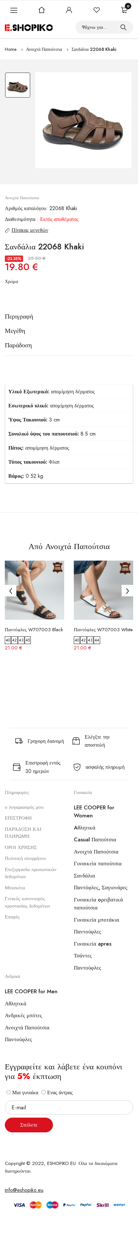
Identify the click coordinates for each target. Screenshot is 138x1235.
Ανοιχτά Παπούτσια (44, 49)
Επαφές (12, 916)
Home (10, 49)
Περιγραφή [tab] (19, 316)
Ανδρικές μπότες (23, 1015)
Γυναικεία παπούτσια (98, 863)
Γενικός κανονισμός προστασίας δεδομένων (27, 902)
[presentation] (10, 590)
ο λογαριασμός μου (24, 807)
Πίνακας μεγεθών (30, 230)
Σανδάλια (84, 875)
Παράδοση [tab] (18, 345)
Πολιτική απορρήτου (25, 858)
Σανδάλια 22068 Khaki (94, 49)
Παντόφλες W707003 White (103, 629)
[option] (17, 86)
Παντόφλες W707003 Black (34, 629)
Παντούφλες (87, 931)
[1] (123, 27)
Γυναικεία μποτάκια (96, 920)
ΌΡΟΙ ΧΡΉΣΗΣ (21, 847)
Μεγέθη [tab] (15, 331)
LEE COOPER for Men (31, 991)
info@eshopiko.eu (24, 1190)
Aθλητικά (84, 827)
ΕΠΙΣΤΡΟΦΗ (18, 818)
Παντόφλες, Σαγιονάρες (100, 887)
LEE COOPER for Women (94, 812)
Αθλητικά (15, 1003)
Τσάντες (83, 955)
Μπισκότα (15, 887)
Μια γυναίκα (24, 1092)
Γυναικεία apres (92, 944)
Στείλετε (29, 1125)
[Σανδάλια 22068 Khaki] (83, 120)
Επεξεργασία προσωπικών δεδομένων (30, 873)
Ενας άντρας (59, 1092)
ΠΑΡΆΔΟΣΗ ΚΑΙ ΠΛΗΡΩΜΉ (23, 833)
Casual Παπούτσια (95, 839)
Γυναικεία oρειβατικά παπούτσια (98, 904)
